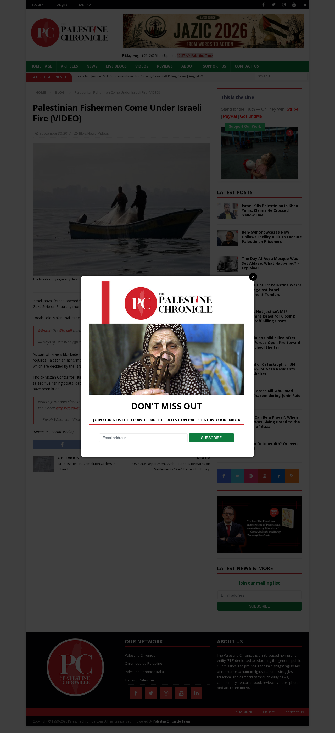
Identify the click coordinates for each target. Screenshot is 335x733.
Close (253, 277)
